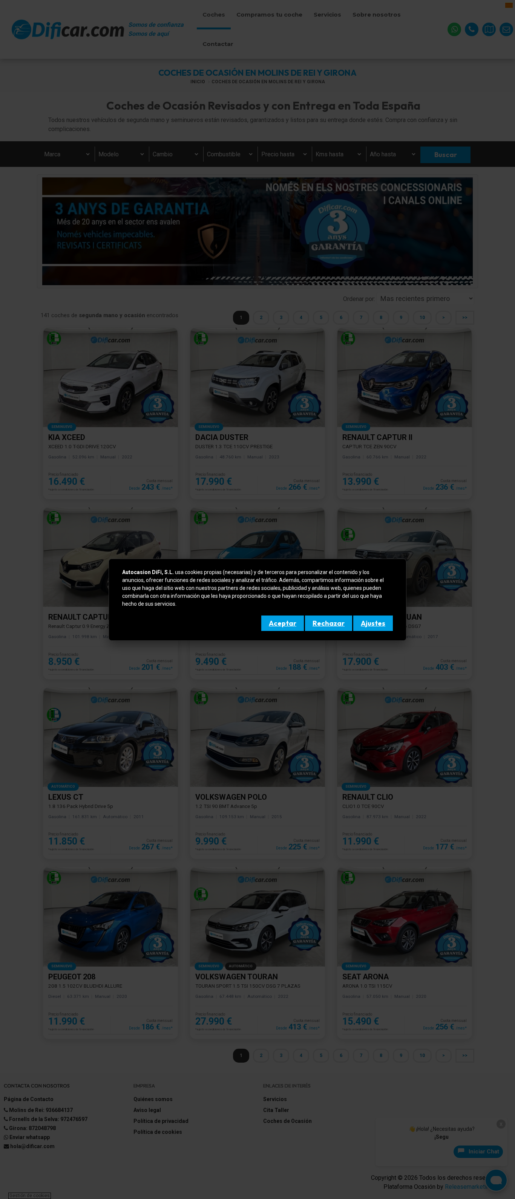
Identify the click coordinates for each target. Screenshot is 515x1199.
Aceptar (282, 623)
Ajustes (373, 623)
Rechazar (329, 623)
